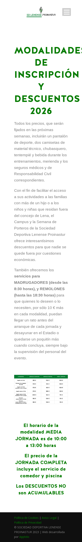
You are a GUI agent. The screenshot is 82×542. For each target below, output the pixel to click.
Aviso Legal (49, 518)
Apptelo (24, 537)
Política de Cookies (26, 518)
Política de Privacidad (27, 522)
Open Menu (66, 12)
